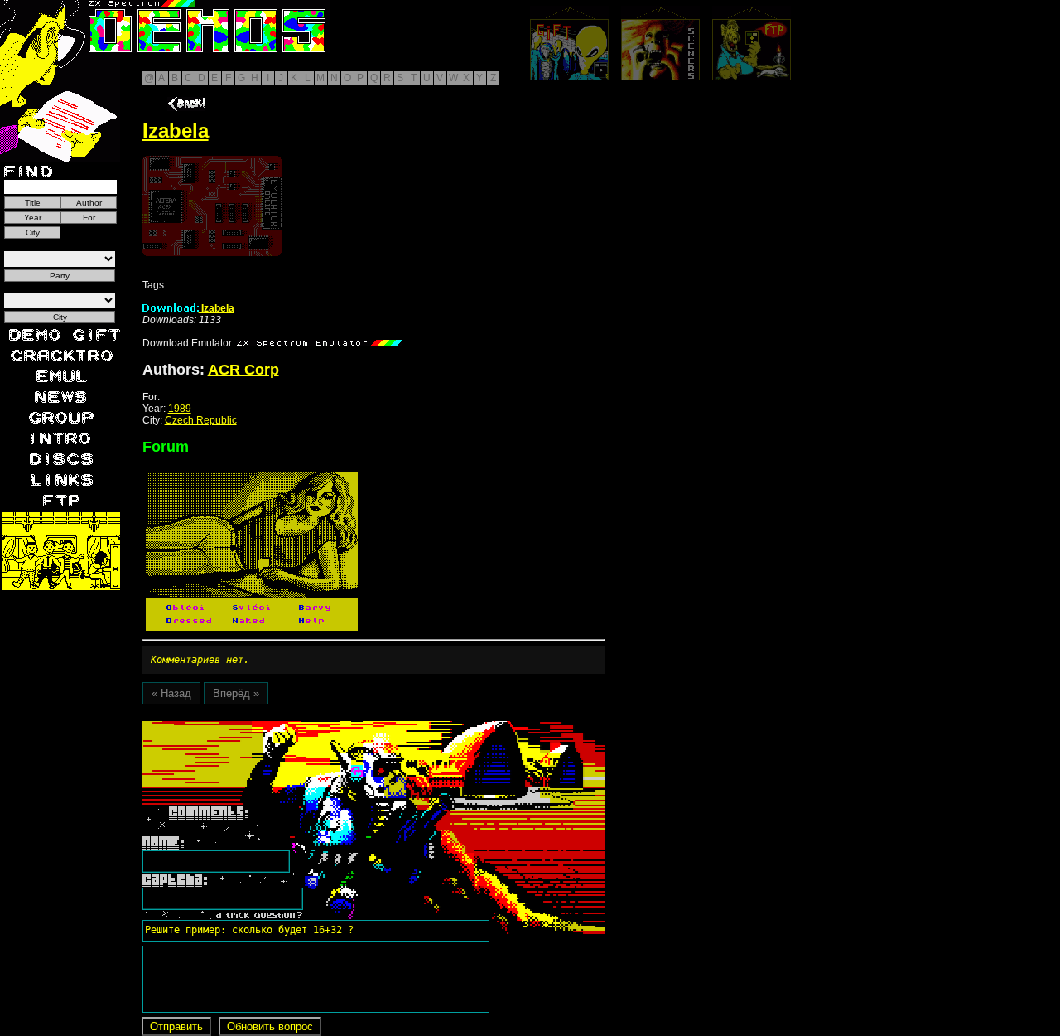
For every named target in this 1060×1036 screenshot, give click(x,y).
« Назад (171, 693)
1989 (179, 408)
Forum (165, 446)
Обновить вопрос (270, 1026)
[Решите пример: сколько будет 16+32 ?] (246, 727)
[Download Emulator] (319, 343)
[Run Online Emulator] (212, 206)
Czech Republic (201, 420)
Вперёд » (236, 693)
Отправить (176, 1026)
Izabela (216, 308)
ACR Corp (243, 369)
